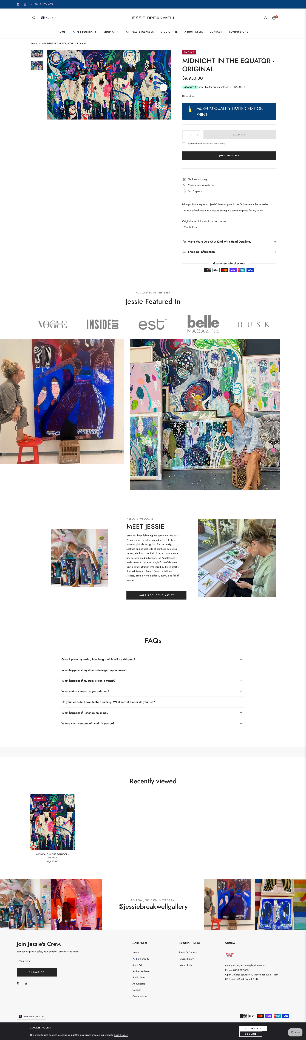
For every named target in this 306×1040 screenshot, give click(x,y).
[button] (34, 18)
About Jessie (138, 983)
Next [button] (163, 87)
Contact (136, 990)
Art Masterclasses (141, 971)
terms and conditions (214, 143)
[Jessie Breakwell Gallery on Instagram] (27, 983)
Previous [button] (54, 87)
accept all (253, 1028)
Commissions (139, 996)
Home (33, 43)
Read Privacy (121, 1035)
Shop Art (137, 965)
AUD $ (50, 17)
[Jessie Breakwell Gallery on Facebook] (19, 983)
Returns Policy (186, 959)
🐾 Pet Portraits (140, 959)
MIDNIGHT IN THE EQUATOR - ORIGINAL (52, 856)
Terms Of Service (188, 952)
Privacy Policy (186, 965)
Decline (251, 1034)
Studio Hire (138, 977)
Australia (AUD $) (32, 1016)
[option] (109, 85)
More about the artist (156, 595)
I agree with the (205, 143)
